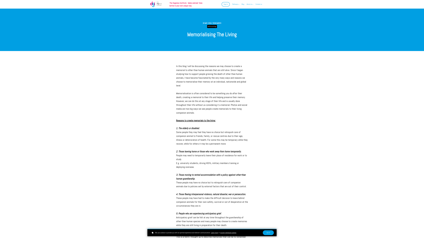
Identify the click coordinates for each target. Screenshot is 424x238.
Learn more (214, 233)
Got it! (268, 233)
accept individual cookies (228, 233)
